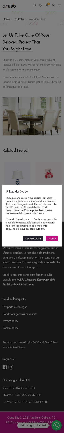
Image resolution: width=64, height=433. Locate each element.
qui (42, 228)
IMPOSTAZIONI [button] (33, 238)
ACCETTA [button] (52, 238)
